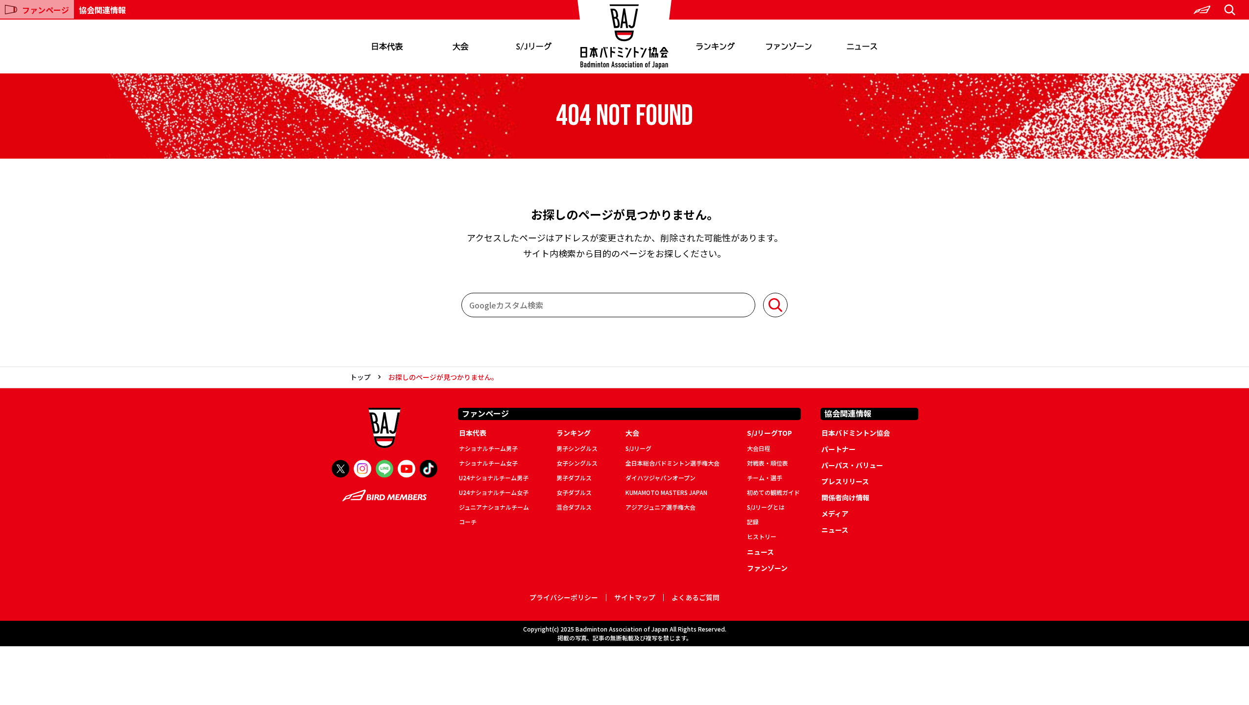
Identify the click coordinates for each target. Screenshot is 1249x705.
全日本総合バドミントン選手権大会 (672, 463)
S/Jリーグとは (766, 507)
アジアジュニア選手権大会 (660, 507)
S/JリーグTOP (769, 433)
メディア (834, 513)
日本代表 (387, 46)
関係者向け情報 (845, 497)
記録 (753, 521)
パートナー (838, 449)
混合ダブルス (574, 507)
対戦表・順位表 (767, 463)
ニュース (862, 46)
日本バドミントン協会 (855, 433)
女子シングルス (577, 463)
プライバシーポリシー (563, 597)
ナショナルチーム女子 (488, 463)
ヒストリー (761, 536)
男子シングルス (577, 448)
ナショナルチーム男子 (488, 448)
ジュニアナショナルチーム (494, 507)
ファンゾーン (788, 46)
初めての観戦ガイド (773, 492)
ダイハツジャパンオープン (660, 477)
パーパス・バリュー (852, 465)
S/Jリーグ (534, 46)
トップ (360, 377)
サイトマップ (634, 597)
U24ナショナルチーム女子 (493, 492)
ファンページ (45, 10)
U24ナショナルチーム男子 (493, 477)
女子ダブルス (574, 492)
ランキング (715, 46)
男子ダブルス (574, 477)
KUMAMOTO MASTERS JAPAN (666, 492)
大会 (460, 46)
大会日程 (758, 448)
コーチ (468, 521)
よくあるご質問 (696, 597)
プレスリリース (845, 481)
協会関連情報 (102, 10)
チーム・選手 (764, 477)
